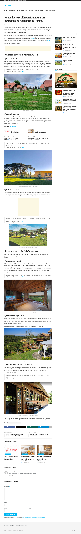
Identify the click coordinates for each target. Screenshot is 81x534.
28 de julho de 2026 (35, 139)
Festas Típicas (24, 10)
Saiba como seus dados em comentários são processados (33, 517)
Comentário (7, 486)
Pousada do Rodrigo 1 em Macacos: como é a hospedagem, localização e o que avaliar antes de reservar (38, 138)
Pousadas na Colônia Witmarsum (14, 422)
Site (23, 71)
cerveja (32, 38)
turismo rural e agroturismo (14, 30)
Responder (11, 475)
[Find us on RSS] (76, 530)
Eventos (37, 10)
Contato (24, 0)
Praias (18, 10)
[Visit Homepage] (8, 5)
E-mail (6, 508)
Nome (6, 502)
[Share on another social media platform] (50, 427)
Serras (41, 10)
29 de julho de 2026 (12, 139)
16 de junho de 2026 (25, 462)
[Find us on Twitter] (72, 530)
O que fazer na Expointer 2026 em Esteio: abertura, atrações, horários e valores (69, 101)
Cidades (6, 10)
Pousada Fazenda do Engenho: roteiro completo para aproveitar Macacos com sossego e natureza (15, 138)
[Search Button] (76, 10)
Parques (31, 10)
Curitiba (48, 40)
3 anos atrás (17, 471)
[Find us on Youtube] (74, 530)
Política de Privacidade (18, 0)
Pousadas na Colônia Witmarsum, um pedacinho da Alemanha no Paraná (69, 62)
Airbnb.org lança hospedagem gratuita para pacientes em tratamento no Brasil (11, 458)
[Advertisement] (54, 5)
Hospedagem (12, 10)
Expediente (12, 0)
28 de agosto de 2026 (60, 86)
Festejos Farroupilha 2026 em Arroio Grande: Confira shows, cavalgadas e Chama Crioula (64, 83)
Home (5, 14)
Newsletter (52, 10)
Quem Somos (6, 0)
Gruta (46, 10)
